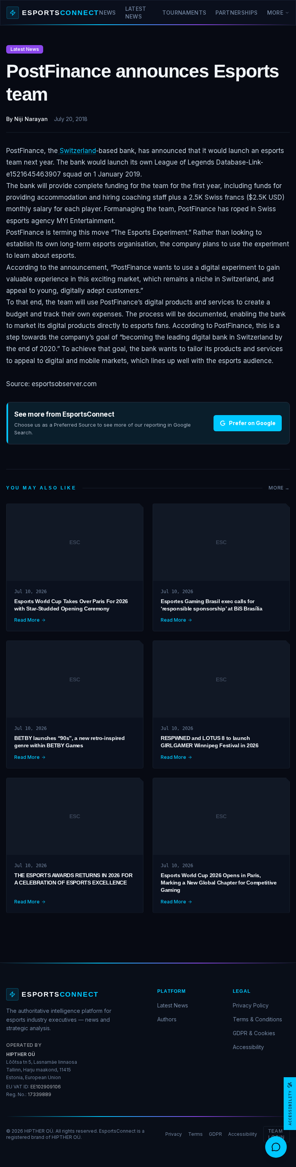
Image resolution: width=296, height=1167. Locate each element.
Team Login (276, 1134)
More (275, 12)
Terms (195, 1134)
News (107, 12)
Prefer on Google (252, 423)
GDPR (215, 1134)
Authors (167, 1019)
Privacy (173, 1134)
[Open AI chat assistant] (276, 1147)
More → (279, 488)
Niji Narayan (31, 119)
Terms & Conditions (257, 1019)
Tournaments (184, 12)
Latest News (135, 12)
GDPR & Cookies (254, 1033)
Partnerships (236, 12)
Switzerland (77, 151)
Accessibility (248, 1047)
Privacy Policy (251, 1005)
